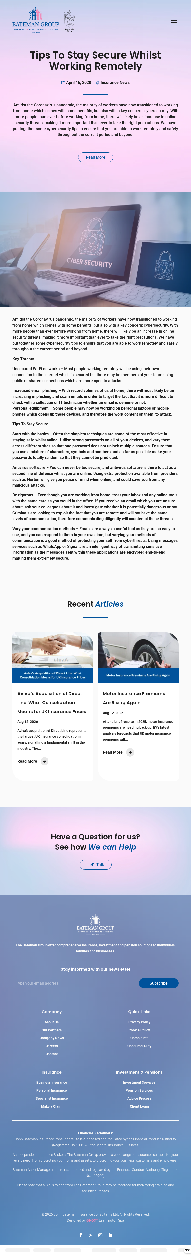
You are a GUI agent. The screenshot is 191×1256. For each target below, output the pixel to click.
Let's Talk (95, 864)
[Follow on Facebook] (81, 1235)
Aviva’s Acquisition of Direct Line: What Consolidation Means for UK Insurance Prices (51, 702)
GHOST (92, 1220)
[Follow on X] (91, 1235)
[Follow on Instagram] (100, 1235)
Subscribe (159, 983)
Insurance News (115, 82)
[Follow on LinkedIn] (110, 1235)
